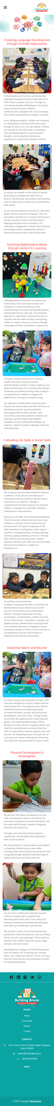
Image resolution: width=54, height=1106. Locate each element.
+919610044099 (29, 1059)
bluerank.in (35, 1101)
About (27, 1016)
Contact (27, 1031)
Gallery (27, 1026)
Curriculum (27, 1021)
